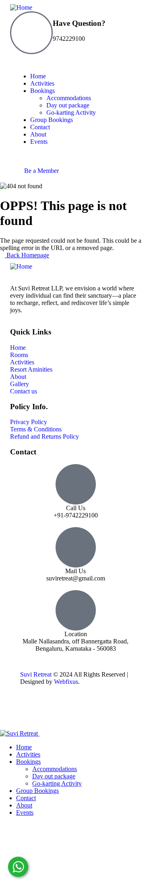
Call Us (75, 508)
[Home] (21, 7)
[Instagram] (74, 710)
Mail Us (75, 571)
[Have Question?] (31, 32)
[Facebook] (52, 710)
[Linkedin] (95, 710)
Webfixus (66, 681)
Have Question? (79, 23)
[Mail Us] (76, 547)
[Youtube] (30, 710)
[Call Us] (76, 484)
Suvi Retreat (36, 674)
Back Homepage (27, 255)
